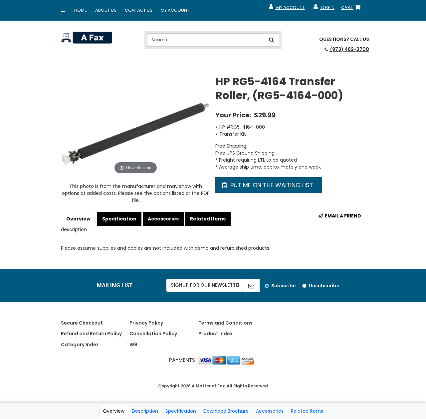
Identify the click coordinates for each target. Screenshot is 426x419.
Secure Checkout (82, 323)
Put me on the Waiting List (271, 185)
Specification (119, 218)
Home (80, 10)
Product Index (215, 333)
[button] (63, 10)
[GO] (251, 285)
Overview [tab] (113, 411)
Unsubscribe (324, 286)
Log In (323, 9)
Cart (352, 9)
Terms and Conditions (225, 323)
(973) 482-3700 (349, 49)
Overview (78, 218)
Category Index (80, 344)
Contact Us (138, 10)
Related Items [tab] (307, 411)
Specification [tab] (180, 411)
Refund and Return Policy (91, 333)
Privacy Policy (146, 323)
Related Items (208, 218)
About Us (105, 10)
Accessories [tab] (270, 411)
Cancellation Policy (153, 333)
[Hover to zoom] (136, 124)
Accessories (163, 218)
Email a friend (342, 215)
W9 (133, 344)
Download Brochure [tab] (226, 411)
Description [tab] (145, 411)
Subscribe (283, 286)
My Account (175, 10)
